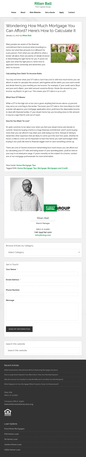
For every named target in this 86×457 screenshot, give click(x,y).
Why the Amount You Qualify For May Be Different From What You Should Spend (33, 379)
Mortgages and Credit (57, 168)
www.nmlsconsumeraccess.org (18, 404)
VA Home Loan (11, 439)
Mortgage (42, 168)
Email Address (13, 280)
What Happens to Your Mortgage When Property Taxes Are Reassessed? (31, 384)
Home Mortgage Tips (26, 165)
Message (10, 300)
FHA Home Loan (11, 434)
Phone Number (13, 290)
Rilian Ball (43, 3)
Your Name (11, 269)
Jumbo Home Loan (13, 444)
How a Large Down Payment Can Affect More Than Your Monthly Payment (31, 375)
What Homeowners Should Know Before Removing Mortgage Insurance (31, 370)
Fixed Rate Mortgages (14, 429)
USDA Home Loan (12, 450)
